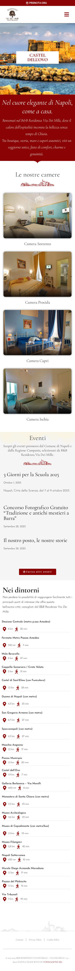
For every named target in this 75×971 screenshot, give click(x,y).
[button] (67, 14)
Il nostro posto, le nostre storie (35, 540)
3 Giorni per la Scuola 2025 (31, 474)
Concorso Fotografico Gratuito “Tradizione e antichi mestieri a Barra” (36, 512)
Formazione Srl (52, 962)
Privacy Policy (35, 939)
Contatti (19, 939)
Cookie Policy (53, 939)
